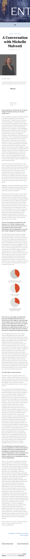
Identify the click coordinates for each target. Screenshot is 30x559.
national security (20, 533)
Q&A (19, 33)
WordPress (21, 555)
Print (16, 33)
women (26, 533)
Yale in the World (24, 535)
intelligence (12, 533)
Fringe (11, 33)
